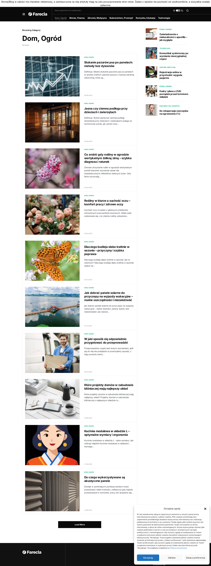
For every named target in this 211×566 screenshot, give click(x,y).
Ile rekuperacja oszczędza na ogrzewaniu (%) (173, 112)
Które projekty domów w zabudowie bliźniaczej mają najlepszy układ (108, 386)
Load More (80, 524)
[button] (205, 508)
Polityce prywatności (178, 548)
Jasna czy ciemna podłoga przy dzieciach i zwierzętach (106, 110)
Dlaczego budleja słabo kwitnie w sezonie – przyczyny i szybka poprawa (106, 250)
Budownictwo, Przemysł (169, 106)
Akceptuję (148, 557)
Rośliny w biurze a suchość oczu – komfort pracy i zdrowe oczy (107, 202)
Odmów (171, 557)
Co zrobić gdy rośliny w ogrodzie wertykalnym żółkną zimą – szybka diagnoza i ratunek (108, 158)
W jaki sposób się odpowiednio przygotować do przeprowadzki (106, 340)
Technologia (164, 48)
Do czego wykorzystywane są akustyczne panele (104, 479)
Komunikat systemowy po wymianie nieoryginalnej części (173, 56)
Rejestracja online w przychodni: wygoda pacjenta (170, 75)
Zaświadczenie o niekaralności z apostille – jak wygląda (173, 37)
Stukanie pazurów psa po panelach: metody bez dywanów (108, 64)
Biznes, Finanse (165, 29)
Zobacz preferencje (195, 557)
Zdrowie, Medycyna (167, 67)
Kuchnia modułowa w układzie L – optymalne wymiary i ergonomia (107, 432)
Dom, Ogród (89, 57)
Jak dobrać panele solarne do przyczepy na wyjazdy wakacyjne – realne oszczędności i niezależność (108, 296)
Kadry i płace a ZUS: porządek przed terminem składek (173, 94)
